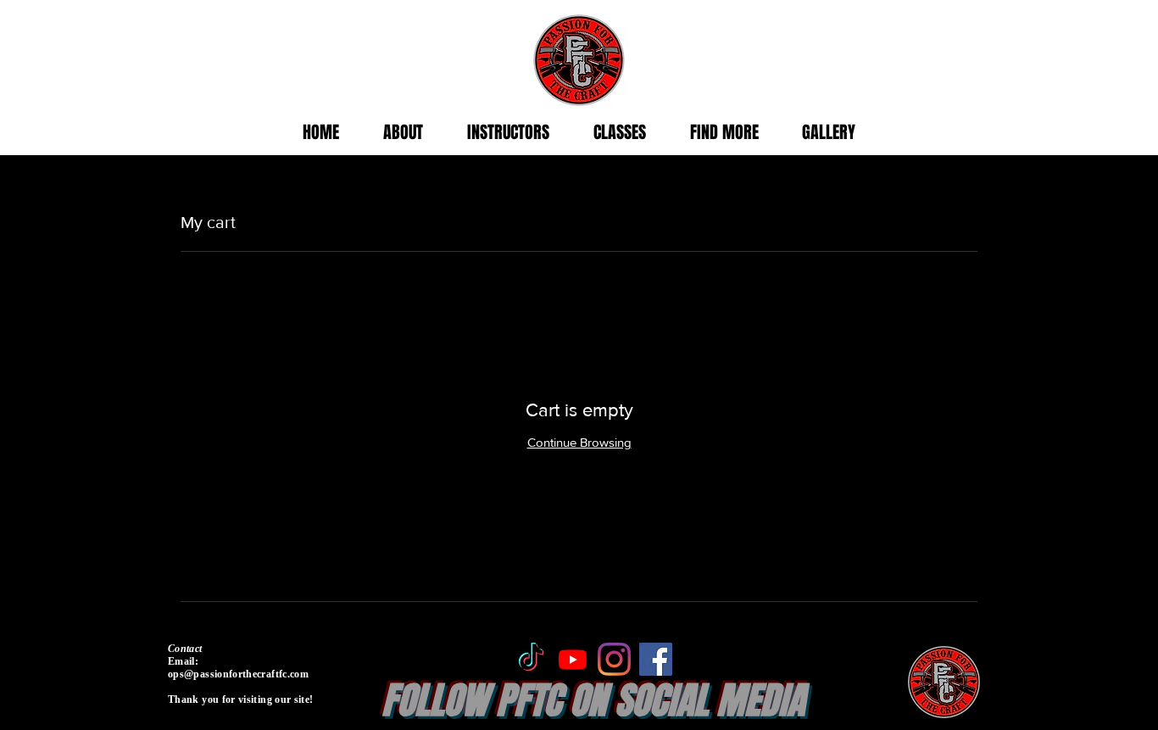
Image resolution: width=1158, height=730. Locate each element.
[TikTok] (531, 659)
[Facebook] (655, 659)
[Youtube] (572, 659)
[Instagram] (614, 659)
